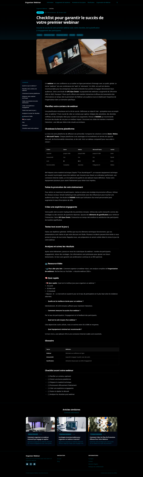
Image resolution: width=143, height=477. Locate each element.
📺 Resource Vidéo (27, 116)
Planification (91, 2)
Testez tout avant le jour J (29, 110)
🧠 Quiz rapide (26, 119)
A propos (90, 458)
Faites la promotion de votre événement (30, 102)
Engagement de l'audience (62, 2)
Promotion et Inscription (79, 2)
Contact (90, 461)
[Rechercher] (117, 2)
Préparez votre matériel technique (28, 97)
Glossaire (24, 125)
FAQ (23, 122)
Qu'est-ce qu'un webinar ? (29, 86)
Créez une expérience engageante (28, 106)
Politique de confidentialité (95, 466)
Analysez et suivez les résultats (30, 113)
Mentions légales (93, 464)
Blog (58, 461)
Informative (50, 2)
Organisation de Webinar (103, 2)
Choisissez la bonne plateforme (31, 93)
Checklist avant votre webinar (30, 128)
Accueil (59, 458)
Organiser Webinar (41, 8)
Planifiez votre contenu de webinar (29, 89)
